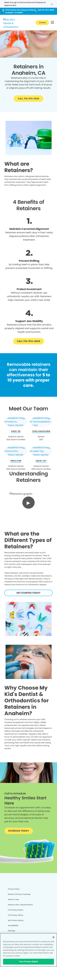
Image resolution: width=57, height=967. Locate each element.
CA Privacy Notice (15, 910)
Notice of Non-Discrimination (20, 904)
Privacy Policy (14, 889)
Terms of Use (13, 899)
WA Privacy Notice (15, 920)
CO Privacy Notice (15, 915)
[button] (52, 23)
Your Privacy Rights (28, 961)
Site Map (11, 930)
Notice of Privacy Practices (19, 894)
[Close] (53, 937)
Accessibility (13, 925)
